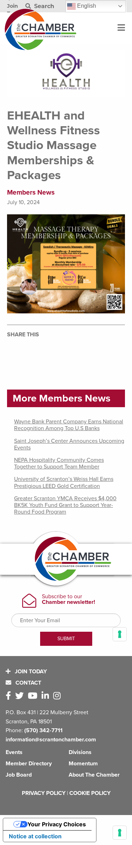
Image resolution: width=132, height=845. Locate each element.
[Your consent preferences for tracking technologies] (119, 832)
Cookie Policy (90, 793)
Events (14, 752)
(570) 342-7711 (43, 730)
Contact (27, 682)
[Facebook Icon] (10, 696)
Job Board (19, 775)
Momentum (83, 763)
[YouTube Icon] (34, 696)
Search (43, 6)
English (86, 6)
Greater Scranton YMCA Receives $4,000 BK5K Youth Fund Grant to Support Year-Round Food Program (65, 505)
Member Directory (29, 763)
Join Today (30, 671)
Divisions (80, 752)
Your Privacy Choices (56, 824)
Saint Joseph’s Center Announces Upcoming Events (69, 444)
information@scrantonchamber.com (51, 739)
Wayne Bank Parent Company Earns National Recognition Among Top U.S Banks (68, 425)
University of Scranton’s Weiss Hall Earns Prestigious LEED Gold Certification (63, 482)
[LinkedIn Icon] (47, 696)
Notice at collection (35, 836)
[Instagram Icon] (58, 696)
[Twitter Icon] (20, 696)
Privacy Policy (43, 793)
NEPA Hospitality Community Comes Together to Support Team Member (59, 463)
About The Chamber (94, 775)
